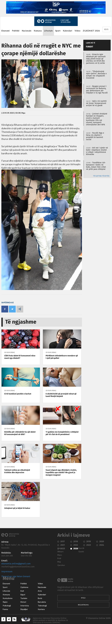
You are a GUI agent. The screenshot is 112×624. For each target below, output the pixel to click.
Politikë (15, 30)
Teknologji (42, 606)
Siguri (22, 595)
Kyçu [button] (83, 598)
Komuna (38, 30)
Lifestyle (48, 30)
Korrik (81, 548)
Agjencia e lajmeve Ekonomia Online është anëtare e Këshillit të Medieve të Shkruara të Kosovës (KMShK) (50, 620)
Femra (5, 609)
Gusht (81, 552)
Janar (59, 548)
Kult (22, 591)
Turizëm (23, 598)
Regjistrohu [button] (83, 605)
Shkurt (60, 552)
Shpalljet (24, 609)
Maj (59, 562)
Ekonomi (5, 30)
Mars (59, 555)
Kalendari (67, 30)
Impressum (6, 571)
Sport (58, 30)
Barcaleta (42, 602)
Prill (59, 558)
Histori (23, 602)
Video (77, 30)
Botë (40, 598)
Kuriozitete (7, 598)
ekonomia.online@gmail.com (16, 564)
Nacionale (26, 30)
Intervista (24, 606)
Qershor (61, 565)
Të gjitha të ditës (101, 176)
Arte (40, 591)
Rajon (5, 602)
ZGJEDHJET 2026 (91, 30)
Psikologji (7, 606)
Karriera (41, 609)
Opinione (24, 587)
